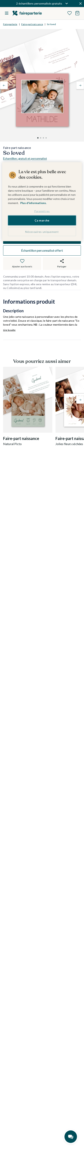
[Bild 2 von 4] (40, 137)
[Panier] (77, 13)
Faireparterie (10, 24)
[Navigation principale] (6, 13)
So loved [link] (51, 24)
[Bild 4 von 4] (46, 137)
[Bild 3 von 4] (43, 137)
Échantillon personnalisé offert (42, 250)
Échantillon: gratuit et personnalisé (25, 158)
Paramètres (42, 211)
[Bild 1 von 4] (37, 137)
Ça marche (42, 220)
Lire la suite (9, 330)
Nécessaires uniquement (42, 231)
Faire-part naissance (32, 24)
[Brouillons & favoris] (69, 13)
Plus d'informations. (33, 203)
